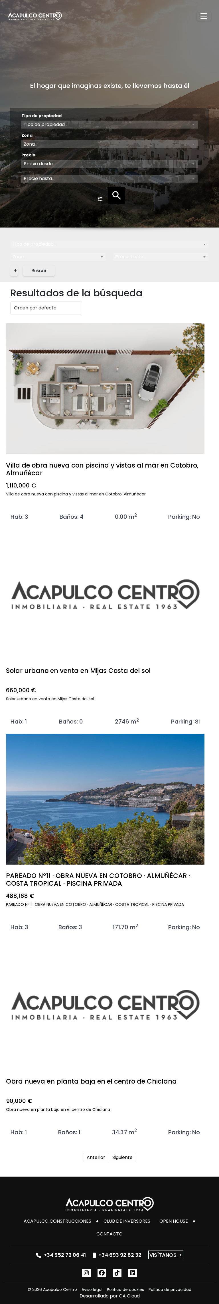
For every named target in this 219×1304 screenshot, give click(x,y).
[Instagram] (86, 1273)
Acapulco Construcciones (57, 1221)
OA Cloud (129, 1296)
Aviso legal (92, 1289)
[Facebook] (102, 1273)
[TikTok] (117, 1273)
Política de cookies (125, 1289)
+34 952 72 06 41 (65, 1254)
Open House (173, 1221)
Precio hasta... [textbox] (130, 256)
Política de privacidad (170, 1289)
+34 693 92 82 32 (119, 1254)
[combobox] (109, 125)
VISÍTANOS (165, 1254)
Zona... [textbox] (19, 256)
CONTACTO (109, 1234)
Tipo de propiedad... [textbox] (34, 244)
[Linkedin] (132, 1273)
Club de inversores (127, 1221)
